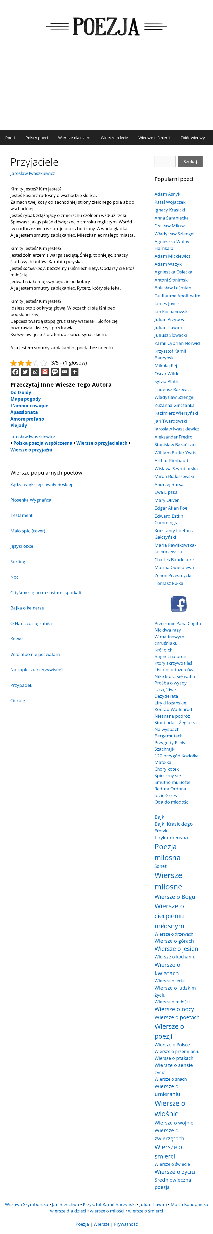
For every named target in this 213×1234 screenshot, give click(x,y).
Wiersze (102, 1224)
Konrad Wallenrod (173, 709)
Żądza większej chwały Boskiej (41, 484)
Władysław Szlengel (175, 234)
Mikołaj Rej (166, 365)
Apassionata (24, 412)
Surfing (17, 562)
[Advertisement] (106, 90)
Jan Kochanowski (172, 311)
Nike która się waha (175, 676)
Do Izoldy (20, 392)
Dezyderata (166, 696)
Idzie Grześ (166, 795)
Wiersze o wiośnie (170, 1108)
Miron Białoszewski (174, 476)
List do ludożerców (174, 670)
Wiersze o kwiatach (167, 969)
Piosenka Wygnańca (30, 500)
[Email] (64, 371)
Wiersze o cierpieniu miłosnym (169, 915)
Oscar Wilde (167, 373)
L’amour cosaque (29, 406)
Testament (21, 515)
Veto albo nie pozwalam (35, 654)
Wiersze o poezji (169, 1031)
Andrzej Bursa (169, 484)
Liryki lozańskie (170, 703)
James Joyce (167, 303)
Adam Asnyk (167, 194)
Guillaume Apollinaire (177, 296)
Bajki (160, 816)
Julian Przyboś (169, 319)
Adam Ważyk (168, 264)
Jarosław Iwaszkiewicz (32, 173)
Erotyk (161, 831)
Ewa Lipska (166, 492)
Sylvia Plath (166, 381)
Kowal (16, 639)
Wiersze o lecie (114, 137)
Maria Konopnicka (189, 1204)
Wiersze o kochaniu (175, 957)
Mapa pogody (25, 399)
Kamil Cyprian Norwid (177, 343)
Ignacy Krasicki (170, 210)
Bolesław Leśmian (173, 288)
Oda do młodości (172, 802)
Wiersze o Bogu (175, 896)
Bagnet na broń (170, 656)
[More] (74, 371)
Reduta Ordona (170, 789)
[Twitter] (25, 371)
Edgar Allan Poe (171, 508)
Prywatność (126, 1224)
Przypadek (21, 685)
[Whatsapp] (35, 371)
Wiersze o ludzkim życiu (175, 991)
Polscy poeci (36, 137)
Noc (14, 577)
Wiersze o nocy (174, 1009)
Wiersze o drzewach (174, 934)
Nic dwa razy (168, 630)
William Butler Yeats (175, 453)
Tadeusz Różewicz (173, 389)
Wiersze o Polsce (172, 1044)
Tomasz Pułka (169, 583)
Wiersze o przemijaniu (177, 1051)
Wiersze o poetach (177, 1017)
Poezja (82, 1224)
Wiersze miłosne (168, 881)
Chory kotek (167, 769)
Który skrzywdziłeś (173, 663)
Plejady (18, 425)
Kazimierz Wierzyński (176, 413)
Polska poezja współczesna (42, 443)
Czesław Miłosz (170, 226)
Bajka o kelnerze (27, 608)
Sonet (161, 866)
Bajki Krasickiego (174, 823)
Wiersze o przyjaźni (31, 450)
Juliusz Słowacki (171, 335)
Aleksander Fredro (173, 437)
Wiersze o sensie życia (174, 1068)
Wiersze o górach (174, 940)
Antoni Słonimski (172, 280)
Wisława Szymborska (176, 468)
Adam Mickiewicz (172, 256)
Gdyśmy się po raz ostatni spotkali (45, 592)
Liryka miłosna (171, 837)
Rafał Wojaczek (170, 202)
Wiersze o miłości (172, 1002)
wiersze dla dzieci (68, 1211)
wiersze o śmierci (145, 1211)
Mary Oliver (167, 500)
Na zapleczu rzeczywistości (38, 670)
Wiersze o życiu (175, 1171)
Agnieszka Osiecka (173, 272)
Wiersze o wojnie (174, 1122)
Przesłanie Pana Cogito (178, 623)
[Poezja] (106, 26)
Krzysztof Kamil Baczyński (109, 1204)
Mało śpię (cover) (27, 531)
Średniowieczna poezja (173, 1183)
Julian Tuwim (168, 327)
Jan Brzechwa (65, 1204)
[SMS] (54, 371)
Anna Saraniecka (172, 218)
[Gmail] (45, 371)
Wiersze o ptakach (174, 1058)
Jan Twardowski (171, 421)
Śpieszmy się (168, 775)
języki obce (21, 546)
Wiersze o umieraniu (167, 1090)
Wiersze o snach (171, 1079)
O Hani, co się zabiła (31, 623)
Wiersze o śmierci (154, 137)
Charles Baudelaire (174, 560)
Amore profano (27, 419)
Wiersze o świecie (172, 1164)
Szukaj (190, 161)
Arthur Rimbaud (171, 460)
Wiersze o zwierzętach (169, 1134)
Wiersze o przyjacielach (102, 443)
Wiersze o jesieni (177, 949)
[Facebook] (15, 371)
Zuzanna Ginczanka (175, 405)
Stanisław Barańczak (176, 445)
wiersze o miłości (107, 1211)
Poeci (10, 137)
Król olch (163, 650)
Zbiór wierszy (193, 137)
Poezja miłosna (168, 851)
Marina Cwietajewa (174, 567)
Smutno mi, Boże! (172, 782)
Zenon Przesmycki (173, 575)
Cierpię (17, 700)
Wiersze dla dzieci (74, 137)
